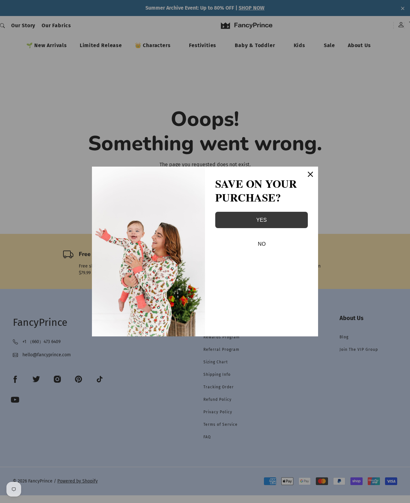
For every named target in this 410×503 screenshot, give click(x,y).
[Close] (310, 174)
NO (262, 244)
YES (261, 220)
